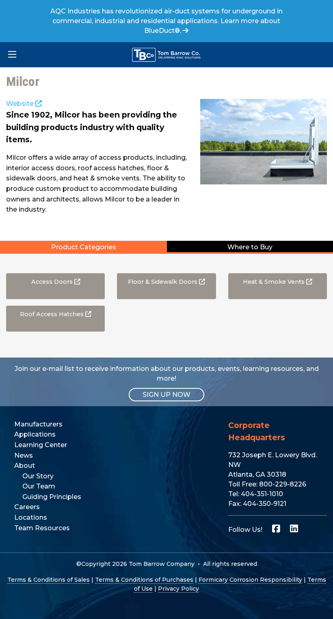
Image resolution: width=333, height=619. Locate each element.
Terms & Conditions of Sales (48, 579)
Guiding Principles (51, 497)
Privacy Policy (178, 588)
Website (20, 103)
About (24, 465)
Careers (27, 507)
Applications (35, 434)
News (23, 455)
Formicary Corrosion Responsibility (250, 579)
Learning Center (40, 445)
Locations (30, 517)
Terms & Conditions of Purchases (144, 579)
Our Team (38, 486)
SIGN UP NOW (166, 394)
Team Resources (42, 528)
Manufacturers (38, 424)
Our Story (38, 476)
